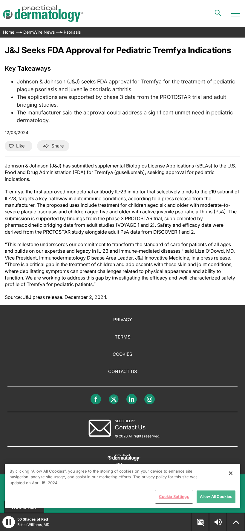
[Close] (230, 473)
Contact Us (122, 371)
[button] (9, 522)
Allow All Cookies (216, 496)
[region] (122, 486)
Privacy (122, 319)
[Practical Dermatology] (43, 13)
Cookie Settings (174, 496)
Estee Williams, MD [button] (33, 524)
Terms (123, 337)
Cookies (122, 354)
